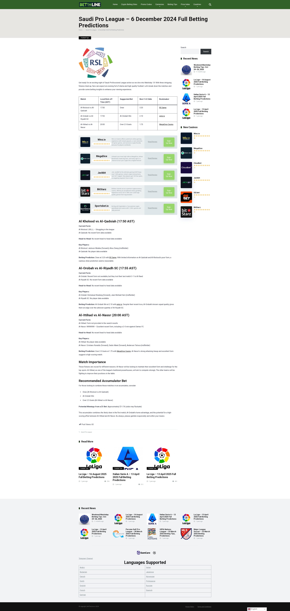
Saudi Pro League (86, 432)
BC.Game (162, 108)
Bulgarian (83, 572)
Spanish (149, 590)
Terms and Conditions (204, 606)
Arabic (82, 567)
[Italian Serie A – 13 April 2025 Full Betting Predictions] (128, 458)
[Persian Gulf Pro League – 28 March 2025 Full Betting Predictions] (118, 539)
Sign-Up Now (169, 142)
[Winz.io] (85, 146)
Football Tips (85, 38)
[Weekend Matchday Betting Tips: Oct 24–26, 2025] (186, 75)
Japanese (150, 572)
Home (115, 4)
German (83, 595)
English (83, 586)
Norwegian (150, 576)
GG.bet (196, 193)
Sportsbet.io (102, 206)
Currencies (159, 4)
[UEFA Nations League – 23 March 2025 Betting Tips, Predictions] (152, 539)
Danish (82, 576)
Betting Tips (172, 4)
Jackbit (102, 172)
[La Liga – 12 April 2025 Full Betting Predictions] (84, 539)
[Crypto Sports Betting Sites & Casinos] (90, 4)
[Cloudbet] (186, 173)
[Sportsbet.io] (85, 212)
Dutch (82, 581)
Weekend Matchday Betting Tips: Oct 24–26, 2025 (202, 67)
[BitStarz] (85, 196)
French (82, 590)
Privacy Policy (189, 606)
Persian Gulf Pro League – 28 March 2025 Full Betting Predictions (134, 532)
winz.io (162, 116)
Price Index (185, 4)
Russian (149, 586)
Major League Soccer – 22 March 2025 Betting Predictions (202, 532)
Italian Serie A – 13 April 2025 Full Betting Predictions (126, 477)
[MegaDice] (85, 163)
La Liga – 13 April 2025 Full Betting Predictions (161, 476)
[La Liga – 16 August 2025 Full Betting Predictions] (94, 458)
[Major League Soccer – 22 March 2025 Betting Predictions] (186, 539)
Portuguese (150, 581)
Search (183, 47)
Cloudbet (197, 163)
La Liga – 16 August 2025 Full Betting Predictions (92, 476)
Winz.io (102, 139)
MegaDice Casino (166, 124)
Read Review (152, 142)
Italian (148, 567)
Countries (197, 4)
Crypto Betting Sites (129, 4)
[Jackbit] (85, 179)
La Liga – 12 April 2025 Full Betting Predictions (99, 531)
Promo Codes (146, 4)
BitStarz (101, 189)
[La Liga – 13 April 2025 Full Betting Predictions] (162, 458)
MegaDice (101, 156)
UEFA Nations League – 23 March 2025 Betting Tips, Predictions (168, 532)
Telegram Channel (86, 558)
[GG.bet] (186, 202)
